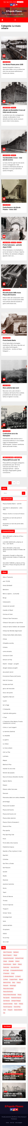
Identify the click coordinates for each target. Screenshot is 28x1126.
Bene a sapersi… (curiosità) (11, 593)
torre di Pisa (17, 1006)
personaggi (6, 801)
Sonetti (5, 871)
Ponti (4, 838)
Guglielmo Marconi (8, 697)
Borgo (4, 598)
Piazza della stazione (9, 818)
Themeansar (14, 1118)
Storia (4, 888)
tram (4, 1009)
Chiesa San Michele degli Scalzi (12, 631)
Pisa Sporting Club (8, 834)
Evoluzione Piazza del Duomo (12, 676)
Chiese (5, 639)
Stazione (5, 880)
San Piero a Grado (8, 863)
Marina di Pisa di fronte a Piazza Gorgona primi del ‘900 (14, 564)
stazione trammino (8, 884)
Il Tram (5, 717)
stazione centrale (7, 1003)
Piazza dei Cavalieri (9, 805)
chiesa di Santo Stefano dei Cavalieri (14, 626)
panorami (5, 985)
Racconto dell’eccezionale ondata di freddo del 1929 (14, 549)
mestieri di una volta (9, 768)
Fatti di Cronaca (8, 680)
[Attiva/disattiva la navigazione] (15, 20)
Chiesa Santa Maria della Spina (12, 635)
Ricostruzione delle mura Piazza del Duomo (12, 294)
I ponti (5, 701)
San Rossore (6, 867)
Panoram (5, 793)
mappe (21, 979)
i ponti (12, 973)
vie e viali (19, 242)
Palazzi (5, 785)
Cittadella (11, 961)
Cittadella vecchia (8, 643)
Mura (13, 982)
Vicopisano (6, 929)
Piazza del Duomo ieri (9, 814)
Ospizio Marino (7, 781)
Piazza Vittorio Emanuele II (11, 822)
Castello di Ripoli (8, 610)
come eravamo (7, 651)
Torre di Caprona (8, 904)
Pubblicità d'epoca (8, 847)
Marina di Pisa (7, 764)
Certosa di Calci (8, 614)
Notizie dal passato (9, 772)
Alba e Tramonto (8, 577)
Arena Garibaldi (7, 585)
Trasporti (5, 909)
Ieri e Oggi (6, 705)
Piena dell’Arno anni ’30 (11, 460)
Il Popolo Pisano (14, 11)
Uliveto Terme (7, 913)
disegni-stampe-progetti (10, 668)
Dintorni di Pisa (7, 659)
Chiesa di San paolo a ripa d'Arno (13, 622)
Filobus (20, 964)
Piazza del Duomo (8, 810)
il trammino (6, 973)
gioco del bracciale (8, 688)
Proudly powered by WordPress (9, 1116)
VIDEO (5, 933)
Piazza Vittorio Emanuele (9, 994)
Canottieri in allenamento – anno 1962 (14, 1059)
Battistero (6, 589)
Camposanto (6, 602)
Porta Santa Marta (9, 340)
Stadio (5, 876)
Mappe (5, 760)
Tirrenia (5, 900)
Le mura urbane (6, 107)
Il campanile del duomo (16, 970)
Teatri (4, 892)
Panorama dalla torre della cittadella (14, 797)
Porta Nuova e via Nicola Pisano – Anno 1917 (11, 208)
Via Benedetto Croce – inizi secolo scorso (12, 159)
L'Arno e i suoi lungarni (8, 457)
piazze (19, 994)
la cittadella (6, 735)
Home (7, 1122)
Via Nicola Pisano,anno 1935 (13, 64)
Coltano (5, 647)
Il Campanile (6, 709)
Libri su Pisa (6, 752)
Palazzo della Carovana (10, 789)
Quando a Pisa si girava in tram (12, 851)
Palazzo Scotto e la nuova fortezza (13, 513)
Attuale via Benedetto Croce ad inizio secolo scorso (14, 111)
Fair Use (12, 1122)
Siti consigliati (18, 1122)
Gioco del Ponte (15, 967)
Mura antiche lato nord (11, 388)
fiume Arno (6, 967)
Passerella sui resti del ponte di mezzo (13, 1095)
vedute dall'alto (7, 925)
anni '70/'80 (6, 581)
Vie (4, 1012)
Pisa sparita (6, 830)
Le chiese (5, 744)
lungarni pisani (13, 979)
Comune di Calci (8, 655)
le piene (5, 979)
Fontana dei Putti (8, 684)
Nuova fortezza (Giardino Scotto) (13, 777)
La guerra (6, 739)
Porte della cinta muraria (10, 843)
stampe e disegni (16, 1000)
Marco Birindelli (7, 536)
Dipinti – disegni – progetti (11, 664)
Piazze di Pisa (7, 826)
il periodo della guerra (9, 713)
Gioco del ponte (8, 692)
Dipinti (14, 964)
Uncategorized (7, 917)
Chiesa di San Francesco (10, 618)
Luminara (5, 756)
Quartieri (5, 855)
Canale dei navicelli (8, 606)
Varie (4, 921)
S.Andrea (5, 859)
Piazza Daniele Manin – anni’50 (12, 503)
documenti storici (8, 672)
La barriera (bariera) (9, 731)
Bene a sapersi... (7, 955)
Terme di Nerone (8, 896)
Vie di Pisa (13, 107)
